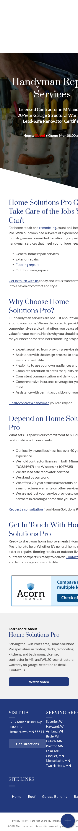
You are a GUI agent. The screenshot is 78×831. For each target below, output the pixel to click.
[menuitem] (17, 796)
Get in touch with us (24, 281)
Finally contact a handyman (29, 403)
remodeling (47, 227)
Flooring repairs (27, 264)
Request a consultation (26, 509)
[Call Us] (68, 823)
